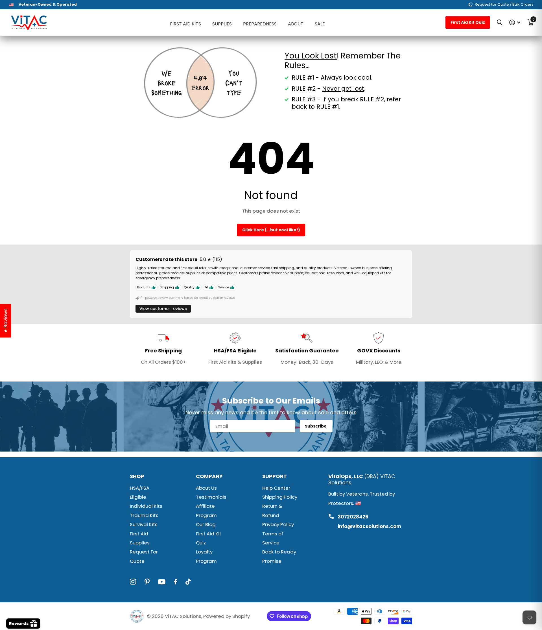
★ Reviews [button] (5, 320)
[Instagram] (133, 582)
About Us (206, 488)
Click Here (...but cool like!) (271, 230)
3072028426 (353, 516)
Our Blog (206, 524)
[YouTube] (161, 581)
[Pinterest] (147, 582)
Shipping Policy (279, 497)
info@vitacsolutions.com (369, 526)
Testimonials (211, 497)
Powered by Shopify (226, 616)
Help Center (276, 488)
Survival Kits (144, 524)
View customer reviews (163, 308)
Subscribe (316, 426)
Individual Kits (146, 506)
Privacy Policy (278, 524)
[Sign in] (515, 22)
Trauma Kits (144, 515)
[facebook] (175, 581)
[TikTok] (188, 582)
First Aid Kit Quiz (468, 22)
